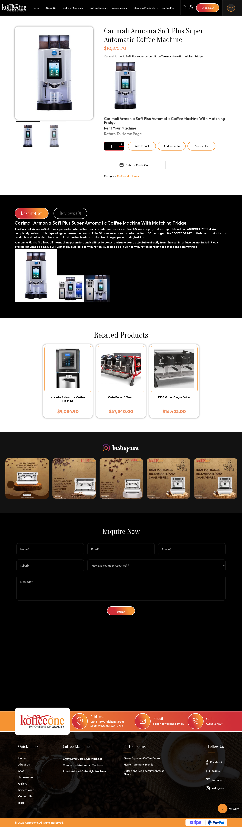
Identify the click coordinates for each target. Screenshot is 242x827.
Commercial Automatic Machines (83, 765)
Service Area (26, 790)
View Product (68, 393)
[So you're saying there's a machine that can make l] (74, 478)
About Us (51, 8)
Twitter (216, 771)
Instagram (218, 788)
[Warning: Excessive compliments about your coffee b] (168, 478)
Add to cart (142, 146)
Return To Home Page (123, 133)
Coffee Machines (73, 8)
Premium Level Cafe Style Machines (84, 771)
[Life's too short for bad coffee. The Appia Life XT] (27, 478)
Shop (21, 771)
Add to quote (172, 146)
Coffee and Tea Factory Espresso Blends (143, 772)
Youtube (217, 780)
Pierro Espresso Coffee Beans (141, 758)
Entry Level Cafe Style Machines (82, 758)
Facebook (216, 762)
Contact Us (168, 8)
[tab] (32, 213)
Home (35, 8)
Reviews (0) (70, 213)
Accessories (119, 8)
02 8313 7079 (214, 723)
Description (32, 213)
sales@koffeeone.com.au (168, 723)
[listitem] (27, 478)
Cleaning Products (144, 8)
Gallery (22, 783)
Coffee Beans (97, 8)
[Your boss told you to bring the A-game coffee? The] (121, 478)
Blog (21, 802)
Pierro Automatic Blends (138, 764)
